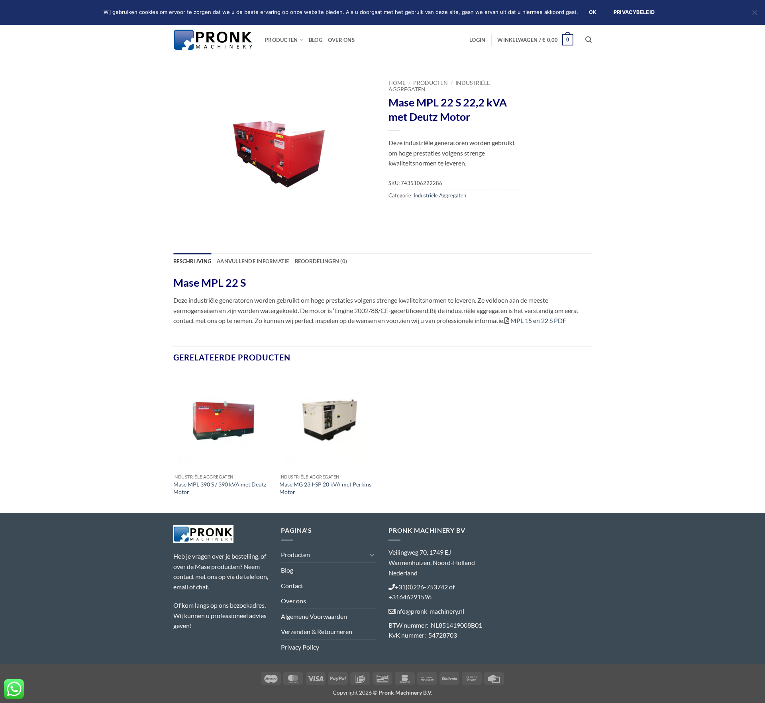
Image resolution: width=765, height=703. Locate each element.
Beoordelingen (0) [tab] (321, 261)
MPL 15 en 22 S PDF (538, 320)
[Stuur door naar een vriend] (424, 213)
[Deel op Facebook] (395, 213)
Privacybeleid (634, 12)
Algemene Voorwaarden (314, 616)
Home (397, 83)
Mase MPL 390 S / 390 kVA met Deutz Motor (219, 488)
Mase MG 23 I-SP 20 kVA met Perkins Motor (325, 488)
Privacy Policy (300, 647)
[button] (477, 40)
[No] (754, 14)
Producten (281, 40)
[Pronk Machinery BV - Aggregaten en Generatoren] (213, 39)
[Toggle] (372, 554)
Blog (315, 40)
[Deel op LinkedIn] (453, 213)
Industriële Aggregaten (440, 195)
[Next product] (572, 81)
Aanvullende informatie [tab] (253, 261)
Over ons (341, 40)
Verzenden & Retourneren (316, 631)
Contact (292, 585)
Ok (593, 12)
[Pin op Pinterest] (438, 213)
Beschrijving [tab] (192, 261)
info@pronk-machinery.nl (429, 611)
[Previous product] (585, 81)
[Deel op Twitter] (410, 213)
